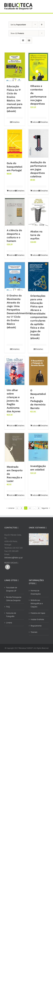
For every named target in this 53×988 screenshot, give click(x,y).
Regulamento (36, 625)
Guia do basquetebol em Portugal (14, 167)
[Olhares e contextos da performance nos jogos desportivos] (38, 67)
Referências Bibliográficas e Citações (37, 603)
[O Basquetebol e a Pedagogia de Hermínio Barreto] (38, 371)
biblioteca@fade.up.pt (13, 557)
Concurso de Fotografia (11, 615)
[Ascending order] (42, 25)
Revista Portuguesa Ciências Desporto (13, 599)
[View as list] (29, 40)
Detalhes (15, 122)
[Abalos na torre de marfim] (38, 212)
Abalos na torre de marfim (36, 235)
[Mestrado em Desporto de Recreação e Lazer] (15, 447)
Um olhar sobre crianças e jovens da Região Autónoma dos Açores (13, 401)
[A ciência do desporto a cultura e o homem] (15, 212)
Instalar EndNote (37, 619)
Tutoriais (34, 632)
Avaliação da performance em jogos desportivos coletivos (38, 169)
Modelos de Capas (38, 613)
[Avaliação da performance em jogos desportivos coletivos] (38, 143)
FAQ (8, 606)
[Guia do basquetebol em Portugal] (15, 144)
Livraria (9, 622)
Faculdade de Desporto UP (11, 589)
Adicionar (35, 122)
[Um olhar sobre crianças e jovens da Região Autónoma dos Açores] (15, 371)
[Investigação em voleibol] (38, 447)
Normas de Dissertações (36, 592)
